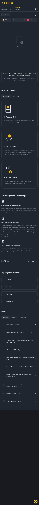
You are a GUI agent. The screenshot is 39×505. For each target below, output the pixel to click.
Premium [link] (17, 9)
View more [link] (31, 261)
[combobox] (6, 20)
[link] (19, 279)
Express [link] (4, 9)
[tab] (4, 9)
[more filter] (36, 15)
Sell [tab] (14, 15)
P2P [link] (10, 9)
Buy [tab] (6, 15)
